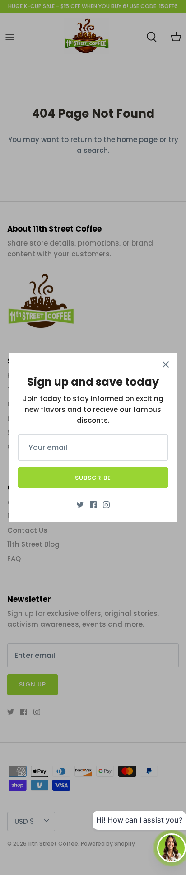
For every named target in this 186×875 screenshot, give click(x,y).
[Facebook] (93, 504)
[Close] (166, 364)
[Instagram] (106, 504)
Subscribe (93, 477)
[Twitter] (80, 504)
